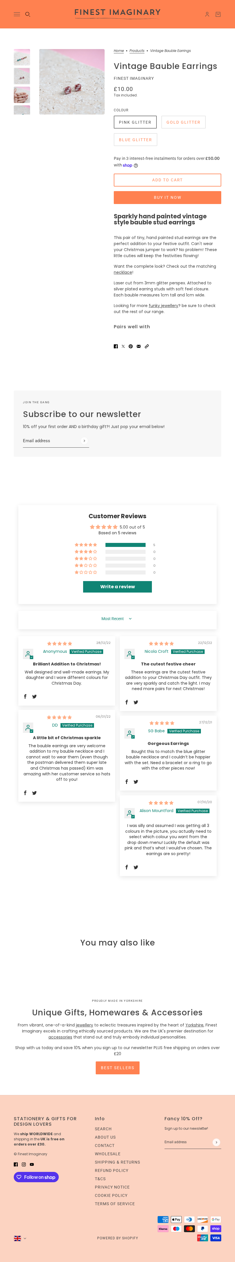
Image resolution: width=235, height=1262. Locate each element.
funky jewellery (163, 305)
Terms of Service (115, 1203)
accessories (60, 1037)
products (137, 51)
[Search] (28, 14)
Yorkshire (194, 1025)
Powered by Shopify (117, 1238)
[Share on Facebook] (115, 346)
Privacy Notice (112, 1187)
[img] (59, 643)
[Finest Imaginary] (117, 14)
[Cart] (218, 14)
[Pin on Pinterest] (130, 346)
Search (103, 1129)
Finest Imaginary (134, 78)
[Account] (207, 14)
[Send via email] (138, 346)
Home (119, 51)
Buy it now (167, 197)
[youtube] (32, 1164)
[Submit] (84, 440)
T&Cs (100, 1178)
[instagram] (23, 1164)
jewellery (84, 1025)
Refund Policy (111, 1170)
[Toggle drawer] (17, 14)
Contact (105, 1145)
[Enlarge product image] (72, 81)
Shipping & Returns (117, 1162)
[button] (146, 346)
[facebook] (15, 1164)
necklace (123, 272)
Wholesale (108, 1154)
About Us (105, 1137)
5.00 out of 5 (132, 527)
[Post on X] (123, 346)
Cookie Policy (111, 1195)
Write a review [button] (117, 586)
